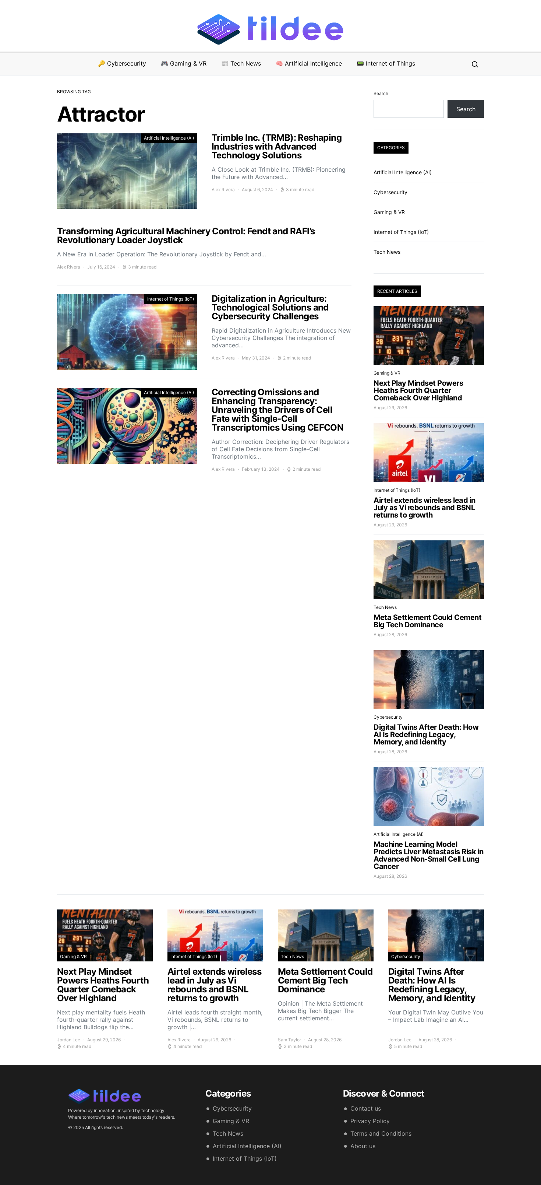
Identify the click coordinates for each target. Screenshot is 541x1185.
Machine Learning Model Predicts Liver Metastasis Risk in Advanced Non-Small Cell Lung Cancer (429, 855)
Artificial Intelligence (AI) (169, 138)
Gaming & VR (389, 212)
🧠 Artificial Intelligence (309, 63)
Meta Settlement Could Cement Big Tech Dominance (427, 621)
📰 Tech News (241, 63)
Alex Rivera (223, 189)
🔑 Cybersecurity (122, 63)
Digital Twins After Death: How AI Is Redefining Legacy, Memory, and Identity (426, 734)
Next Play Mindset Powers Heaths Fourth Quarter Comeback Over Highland (418, 390)
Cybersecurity (390, 192)
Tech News (387, 252)
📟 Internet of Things (386, 63)
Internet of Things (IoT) (170, 299)
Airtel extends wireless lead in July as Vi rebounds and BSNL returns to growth (424, 507)
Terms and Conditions (380, 1133)
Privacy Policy (370, 1121)
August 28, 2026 (390, 634)
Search (381, 93)
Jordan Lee (68, 1039)
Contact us (365, 1108)
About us (362, 1146)
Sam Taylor (289, 1039)
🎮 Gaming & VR (183, 63)
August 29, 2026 (390, 407)
